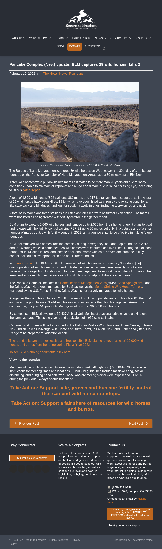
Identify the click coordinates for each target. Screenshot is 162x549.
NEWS (99, 38)
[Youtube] (46, 469)
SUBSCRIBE (92, 46)
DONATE (74, 46)
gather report (31, 190)
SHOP (60, 46)
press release (24, 263)
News (63, 73)
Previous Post (28, 423)
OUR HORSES (119, 38)
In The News (49, 73)
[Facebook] (13, 469)
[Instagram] (30, 469)
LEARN (59, 38)
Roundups (76, 73)
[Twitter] (21, 469)
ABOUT (17, 38)
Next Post (136, 423)
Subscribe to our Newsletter (32, 458)
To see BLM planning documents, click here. (40, 352)
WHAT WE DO (38, 38)
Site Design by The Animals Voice (133, 539)
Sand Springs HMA (131, 283)
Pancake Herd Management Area (83, 283)
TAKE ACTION (81, 38)
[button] (105, 50)
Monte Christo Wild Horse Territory (118, 286)
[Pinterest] (38, 469)
